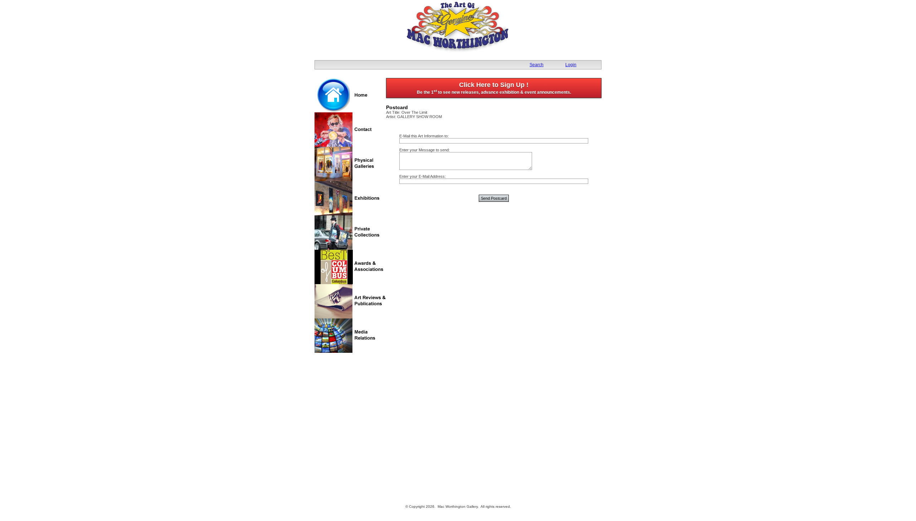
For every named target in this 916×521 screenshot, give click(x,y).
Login (570, 64)
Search (537, 64)
